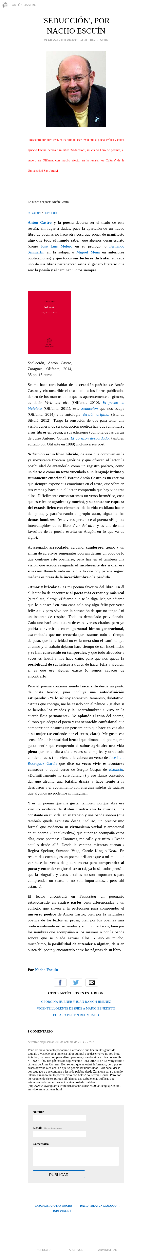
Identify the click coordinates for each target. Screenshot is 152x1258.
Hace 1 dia (50, 212)
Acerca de (44, 1249)
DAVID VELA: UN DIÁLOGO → (100, 1205)
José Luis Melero (56, 246)
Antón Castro (24, 5)
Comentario (41, 1144)
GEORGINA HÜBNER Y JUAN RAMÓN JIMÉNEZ (76, 1001)
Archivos (76, 1249)
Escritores (99, 39)
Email (92, 982)
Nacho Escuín (46, 969)
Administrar (107, 1249)
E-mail (47, 1127)
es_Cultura (34, 212)
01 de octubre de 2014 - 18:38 (65, 39)
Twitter (76, 982)
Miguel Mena (88, 252)
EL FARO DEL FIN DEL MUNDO (76, 1015)
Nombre (38, 1111)
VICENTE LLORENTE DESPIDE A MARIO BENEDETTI (76, 1008)
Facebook (60, 982)
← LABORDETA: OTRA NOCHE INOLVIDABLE (51, 1208)
